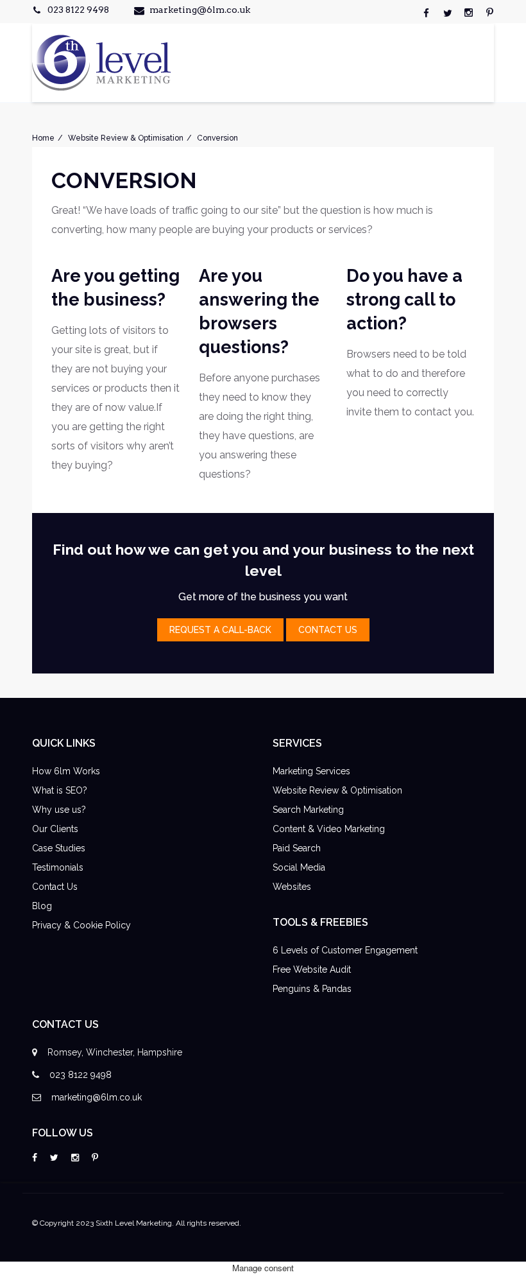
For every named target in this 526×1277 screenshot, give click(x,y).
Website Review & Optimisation (125, 138)
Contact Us (55, 887)
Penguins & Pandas (312, 989)
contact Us (327, 630)
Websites (292, 887)
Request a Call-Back (220, 630)
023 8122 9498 (78, 9)
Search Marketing (308, 809)
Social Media (299, 867)
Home (43, 138)
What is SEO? (59, 790)
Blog (42, 906)
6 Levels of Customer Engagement (345, 950)
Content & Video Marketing (329, 829)
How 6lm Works (66, 771)
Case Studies (58, 848)
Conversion (217, 138)
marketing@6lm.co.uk (199, 9)
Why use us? (59, 809)
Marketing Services (311, 771)
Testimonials (57, 867)
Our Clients (55, 829)
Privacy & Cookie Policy (81, 925)
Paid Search (297, 848)
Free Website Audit (312, 969)
